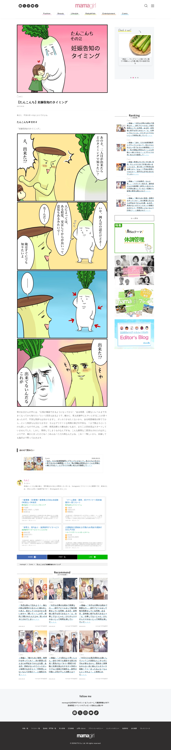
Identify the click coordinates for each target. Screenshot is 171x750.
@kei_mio (63, 489)
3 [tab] (135, 78)
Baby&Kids (90, 14)
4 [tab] (138, 78)
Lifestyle (74, 14)
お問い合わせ (81, 728)
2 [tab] (133, 78)
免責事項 (125, 728)
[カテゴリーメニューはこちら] (152, 5)
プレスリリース (145, 728)
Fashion (46, 14)
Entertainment (108, 14)
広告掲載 (71, 728)
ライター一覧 (35, 728)
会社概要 (134, 728)
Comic (125, 14)
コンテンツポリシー (112, 728)
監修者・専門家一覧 (49, 728)
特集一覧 (25, 728)
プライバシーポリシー (96, 728)
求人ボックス (32, 520)
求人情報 (62, 728)
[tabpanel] (135, 50)
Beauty (61, 14)
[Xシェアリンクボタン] (80, 712)
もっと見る (134, 218)
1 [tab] (131, 78)
